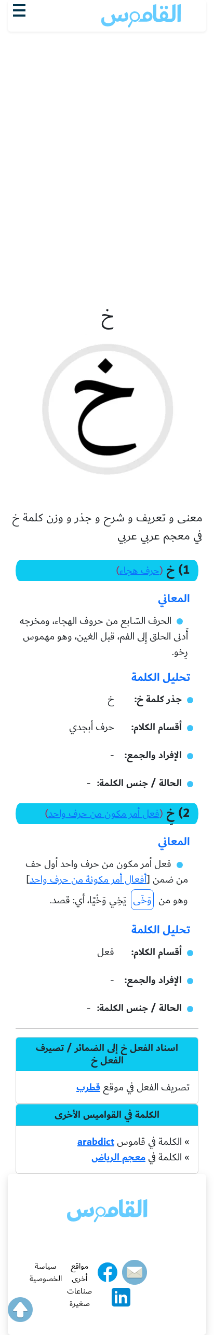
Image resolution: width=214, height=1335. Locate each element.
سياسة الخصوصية (46, 1272)
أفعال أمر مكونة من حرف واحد (88, 879)
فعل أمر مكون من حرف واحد (103, 813)
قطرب (88, 1087)
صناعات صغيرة (79, 1297)
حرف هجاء (139, 570)
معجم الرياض (118, 1157)
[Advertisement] (107, 143)
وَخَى (142, 900)
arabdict (95, 1142)
